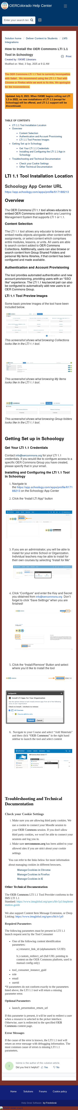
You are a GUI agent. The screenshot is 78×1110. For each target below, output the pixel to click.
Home (13, 1091)
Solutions (28, 1091)
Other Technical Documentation (35, 166)
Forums (43, 1091)
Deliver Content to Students (42, 38)
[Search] (32, 20)
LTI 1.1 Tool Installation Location (29, 125)
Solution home (13, 38)
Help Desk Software (31, 1103)
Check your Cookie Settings (34, 163)
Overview (17, 128)
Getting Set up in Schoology (27, 143)
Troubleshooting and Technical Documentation (36, 158)
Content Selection (28, 133)
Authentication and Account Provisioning (40, 136)
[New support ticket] (40, 20)
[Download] (32, 571)
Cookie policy (60, 1091)
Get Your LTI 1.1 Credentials (34, 148)
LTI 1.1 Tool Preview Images (34, 139)
